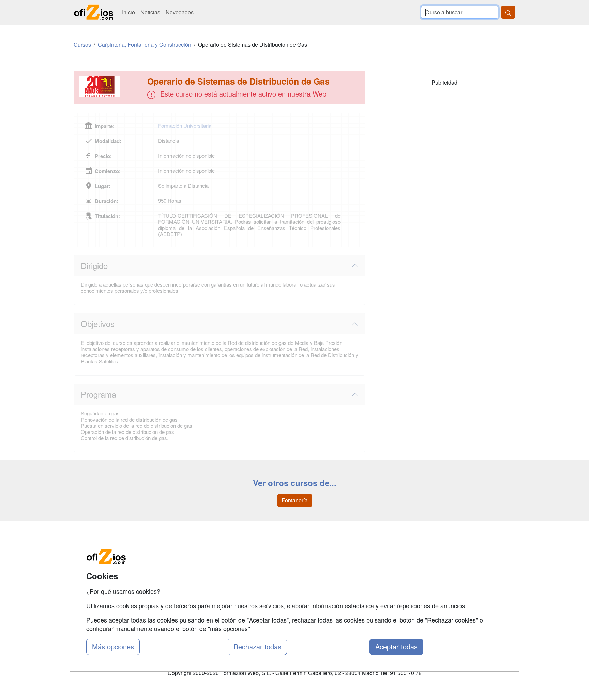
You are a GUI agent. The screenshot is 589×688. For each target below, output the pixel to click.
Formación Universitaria (184, 125)
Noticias (150, 12)
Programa (98, 394)
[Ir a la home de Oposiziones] (94, 12)
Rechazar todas (257, 647)
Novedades (180, 12)
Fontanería (295, 500)
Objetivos (98, 324)
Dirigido (94, 266)
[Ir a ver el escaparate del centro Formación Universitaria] (111, 86)
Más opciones (113, 647)
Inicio (128, 12)
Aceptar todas (396, 647)
